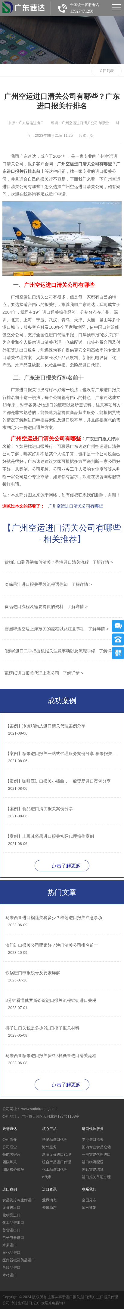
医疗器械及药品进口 (18, 1260)
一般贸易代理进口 (96, 1154)
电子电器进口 (13, 1238)
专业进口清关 (93, 1139)
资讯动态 (49, 1208)
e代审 (46, 1177)
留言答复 (89, 1208)
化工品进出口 (13, 1223)
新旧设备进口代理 (56, 1154)
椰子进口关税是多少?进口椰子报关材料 (42, 1028)
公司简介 (9, 1139)
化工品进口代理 (54, 1169)
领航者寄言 (11, 1154)
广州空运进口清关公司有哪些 (75, 506)
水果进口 (9, 1245)
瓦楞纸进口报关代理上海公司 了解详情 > (44, 673)
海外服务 (49, 1147)
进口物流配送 (93, 1162)
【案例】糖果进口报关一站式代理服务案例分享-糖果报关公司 (61, 753)
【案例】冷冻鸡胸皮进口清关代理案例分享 (45, 725)
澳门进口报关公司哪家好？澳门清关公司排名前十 (51, 945)
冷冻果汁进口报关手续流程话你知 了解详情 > (48, 584)
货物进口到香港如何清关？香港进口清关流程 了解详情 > (59, 562)
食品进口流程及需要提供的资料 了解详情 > (46, 606)
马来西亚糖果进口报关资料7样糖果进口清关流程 (50, 1055)
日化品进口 (11, 1253)
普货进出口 (11, 1230)
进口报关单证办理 (96, 1177)
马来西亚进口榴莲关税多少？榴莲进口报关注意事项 (53, 917)
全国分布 (89, 1200)
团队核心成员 (13, 1169)
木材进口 (9, 1275)
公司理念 (9, 1147)
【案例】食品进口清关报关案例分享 (39, 808)
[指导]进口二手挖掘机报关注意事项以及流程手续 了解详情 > (62, 651)
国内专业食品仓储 (96, 1147)
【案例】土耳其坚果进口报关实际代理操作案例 (49, 836)
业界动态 (49, 1200)
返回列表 (106, 71)
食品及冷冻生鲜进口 (18, 1200)
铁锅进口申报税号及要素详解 (32, 972)
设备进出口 (11, 1208)
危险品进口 (11, 1268)
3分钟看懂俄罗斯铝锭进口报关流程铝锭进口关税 (50, 1000)
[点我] (116, 7)
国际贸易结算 (93, 1169)
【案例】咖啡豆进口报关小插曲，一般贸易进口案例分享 (58, 781)
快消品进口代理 (54, 1139)
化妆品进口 (11, 1215)
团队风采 (9, 1162)
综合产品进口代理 (56, 1162)
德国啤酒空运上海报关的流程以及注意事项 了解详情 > (57, 628)
